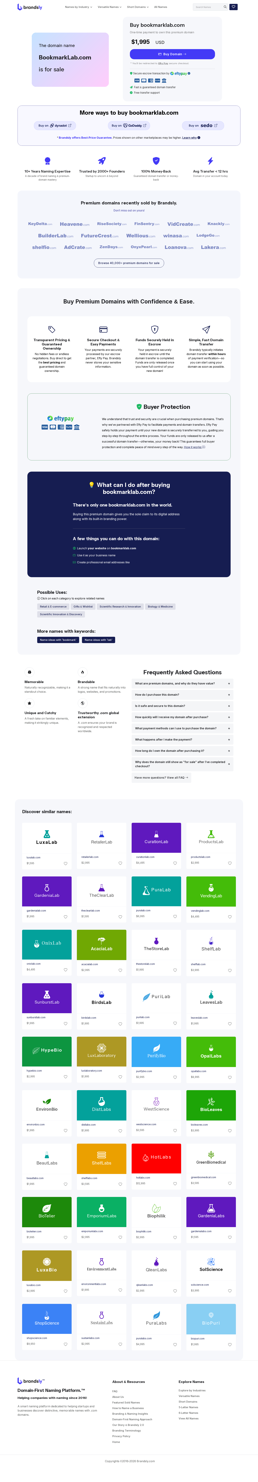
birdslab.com (88, 1017)
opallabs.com (198, 1071)
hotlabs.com (143, 1177)
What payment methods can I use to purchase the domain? (176, 728)
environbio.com (35, 1124)
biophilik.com (143, 1231)
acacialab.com (89, 964)
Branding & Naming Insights (130, 1413)
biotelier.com (34, 1231)
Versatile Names (108, 6)
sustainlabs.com (90, 1338)
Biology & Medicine (160, 606)
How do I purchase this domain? (157, 694)
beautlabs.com (35, 1178)
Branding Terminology (126, 1430)
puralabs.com (144, 1338)
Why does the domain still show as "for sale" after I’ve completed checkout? (180, 764)
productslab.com (200, 857)
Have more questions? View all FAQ (160, 777)
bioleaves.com (199, 1124)
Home (116, 1441)
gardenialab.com (36, 910)
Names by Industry (77, 6)
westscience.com (146, 1124)
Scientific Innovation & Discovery (61, 614)
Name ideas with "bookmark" (58, 639)
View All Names (189, 1418)
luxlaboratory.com (91, 1070)
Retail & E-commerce (53, 606)
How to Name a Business (128, 1408)
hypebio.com (34, 1070)
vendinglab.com (200, 910)
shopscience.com (37, 1338)
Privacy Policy (121, 1436)
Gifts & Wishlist (83, 606)
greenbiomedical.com (203, 1177)
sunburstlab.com (36, 1017)
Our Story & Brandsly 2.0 (128, 1424)
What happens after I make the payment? (163, 739)
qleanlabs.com (144, 1284)
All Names (160, 6)
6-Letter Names (188, 1412)
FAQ (114, 1391)
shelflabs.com (89, 1178)
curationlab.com (145, 857)
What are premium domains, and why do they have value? (175, 683)
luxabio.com (33, 1285)
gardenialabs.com (201, 1231)
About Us (118, 1396)
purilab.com (143, 1017)
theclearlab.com (90, 910)
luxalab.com (33, 857)
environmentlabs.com (93, 1284)
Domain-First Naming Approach (132, 1419)
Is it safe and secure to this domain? (160, 705)
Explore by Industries (192, 1390)
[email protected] (142, 562)
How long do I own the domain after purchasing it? (169, 750)
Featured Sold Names (126, 1402)
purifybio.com (144, 1071)
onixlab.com (33, 963)
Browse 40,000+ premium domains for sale (129, 263)
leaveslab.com (199, 1017)
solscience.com (200, 1284)
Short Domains (136, 6)
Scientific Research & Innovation (120, 606)
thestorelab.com (145, 964)
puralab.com (143, 910)
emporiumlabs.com (92, 1231)
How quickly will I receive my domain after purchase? (171, 717)
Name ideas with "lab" (98, 639)
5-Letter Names (188, 1407)
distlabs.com (88, 1124)
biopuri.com (197, 1338)
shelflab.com (198, 964)
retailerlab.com (89, 857)
